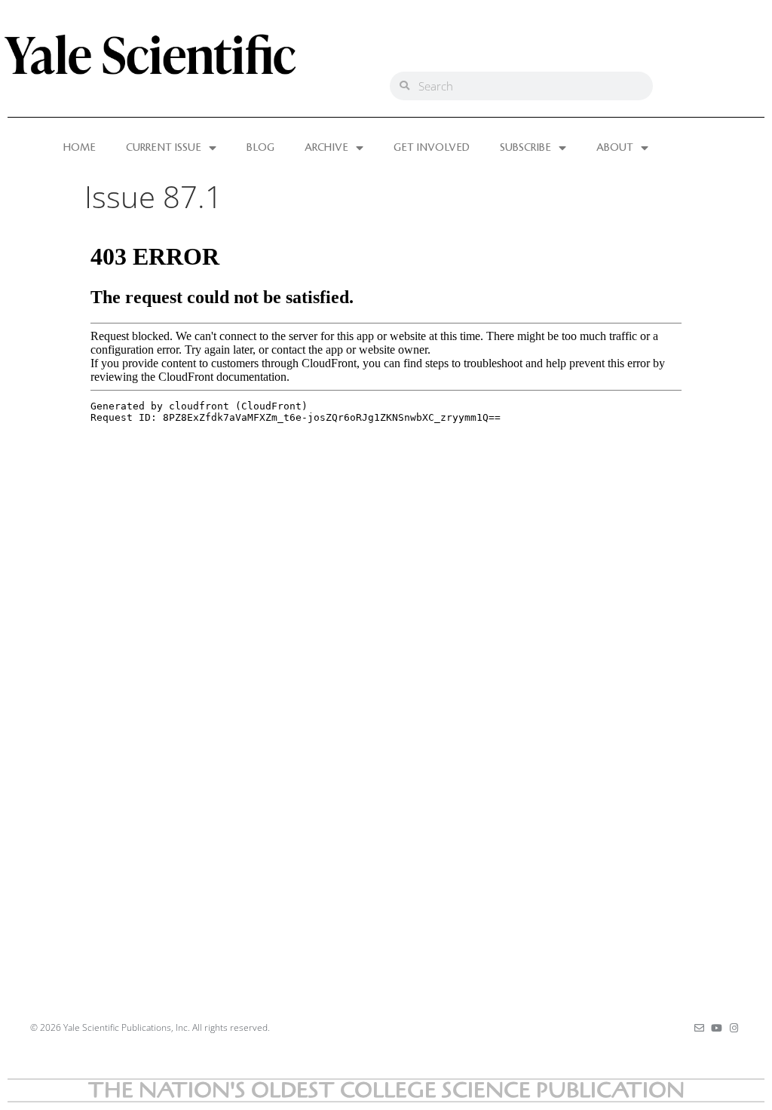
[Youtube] (716, 1028)
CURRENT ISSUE (163, 148)
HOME (79, 148)
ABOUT (614, 148)
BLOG (260, 148)
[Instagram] (734, 1028)
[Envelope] (699, 1028)
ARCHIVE (326, 148)
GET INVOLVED (432, 148)
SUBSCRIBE (525, 148)
